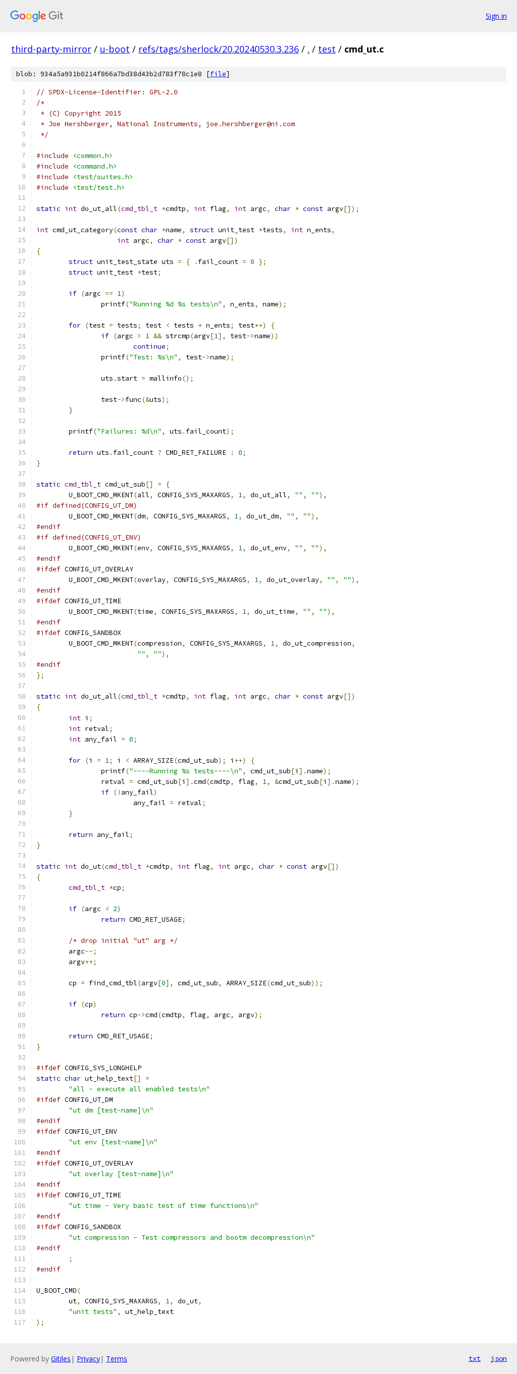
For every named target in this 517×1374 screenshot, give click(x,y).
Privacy (88, 1358)
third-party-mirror (51, 49)
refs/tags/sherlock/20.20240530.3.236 (218, 49)
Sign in (496, 16)
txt (475, 1358)
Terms (116, 1358)
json (499, 1358)
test (327, 49)
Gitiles (61, 1358)
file (218, 74)
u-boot (115, 49)
